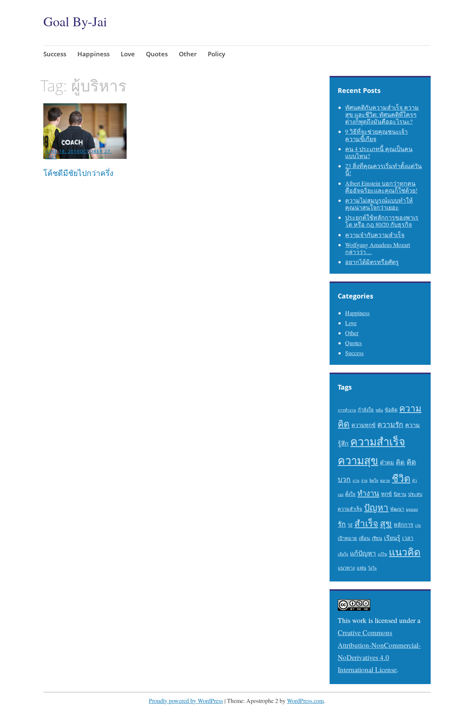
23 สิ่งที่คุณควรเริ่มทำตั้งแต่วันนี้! (383, 169)
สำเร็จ (366, 523)
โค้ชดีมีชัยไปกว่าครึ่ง (78, 173)
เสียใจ (343, 554)
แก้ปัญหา (363, 553)
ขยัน (379, 410)
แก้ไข (382, 554)
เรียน (377, 538)
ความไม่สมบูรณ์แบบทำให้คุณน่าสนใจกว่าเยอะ (379, 203)
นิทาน (400, 494)
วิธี (350, 525)
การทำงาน (347, 410)
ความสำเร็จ (377, 441)
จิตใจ (373, 480)
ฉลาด (385, 480)
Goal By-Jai (75, 21)
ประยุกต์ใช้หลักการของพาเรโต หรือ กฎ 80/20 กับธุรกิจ (381, 220)
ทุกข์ (386, 493)
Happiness (93, 54)
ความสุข (358, 460)
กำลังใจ (366, 409)
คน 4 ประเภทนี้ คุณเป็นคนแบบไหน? (379, 152)
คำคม (387, 462)
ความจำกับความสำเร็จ (374, 235)
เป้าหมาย (347, 538)
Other (188, 54)
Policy (216, 54)
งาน (356, 480)
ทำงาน (368, 493)
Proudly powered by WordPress (186, 700)
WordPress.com (305, 700)
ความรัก (390, 424)
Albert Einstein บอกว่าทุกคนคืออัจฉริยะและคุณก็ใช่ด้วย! (381, 186)
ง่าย (364, 480)
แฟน (361, 567)
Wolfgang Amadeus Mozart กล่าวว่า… (377, 248)
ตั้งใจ (350, 494)
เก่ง (418, 525)
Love (128, 54)
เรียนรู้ (392, 538)
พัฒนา (397, 509)
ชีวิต (401, 477)
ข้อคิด (391, 409)
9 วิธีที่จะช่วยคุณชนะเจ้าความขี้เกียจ (376, 134)
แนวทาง (346, 567)
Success (54, 54)
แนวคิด (404, 552)
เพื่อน (364, 538)
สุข (386, 523)
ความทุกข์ (363, 425)
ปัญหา (376, 507)
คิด (400, 461)
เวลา (407, 537)
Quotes (157, 54)
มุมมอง (412, 509)
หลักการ (403, 524)
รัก (342, 524)
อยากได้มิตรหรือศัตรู (372, 262)
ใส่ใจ (372, 568)
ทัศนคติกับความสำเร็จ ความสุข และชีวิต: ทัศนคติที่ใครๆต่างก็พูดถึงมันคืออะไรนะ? (382, 114)
